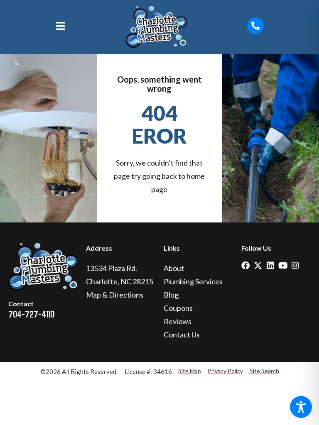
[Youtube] (283, 265)
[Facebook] (245, 265)
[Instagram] (295, 265)
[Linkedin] (270, 265)
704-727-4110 (31, 313)
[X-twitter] (258, 265)
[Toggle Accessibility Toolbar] (301, 407)
